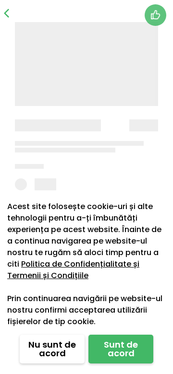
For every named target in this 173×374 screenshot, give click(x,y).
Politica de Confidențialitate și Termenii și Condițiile (73, 269)
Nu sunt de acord (52, 349)
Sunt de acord (121, 349)
